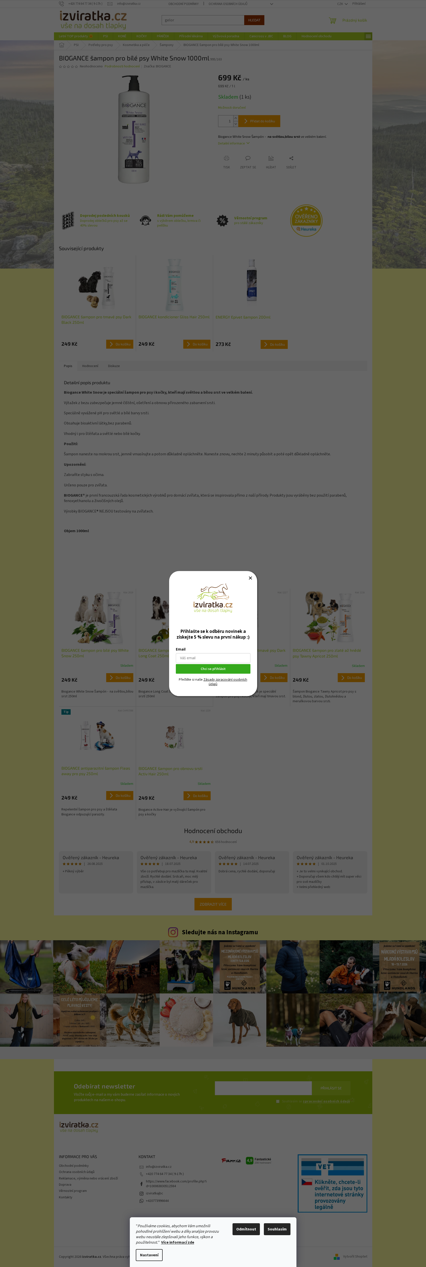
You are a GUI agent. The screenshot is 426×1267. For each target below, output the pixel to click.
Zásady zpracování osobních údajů (225, 681)
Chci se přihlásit (213, 668)
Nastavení (149, 1255)
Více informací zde (177, 1242)
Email (181, 649)
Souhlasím (277, 1229)
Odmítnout (246, 1229)
